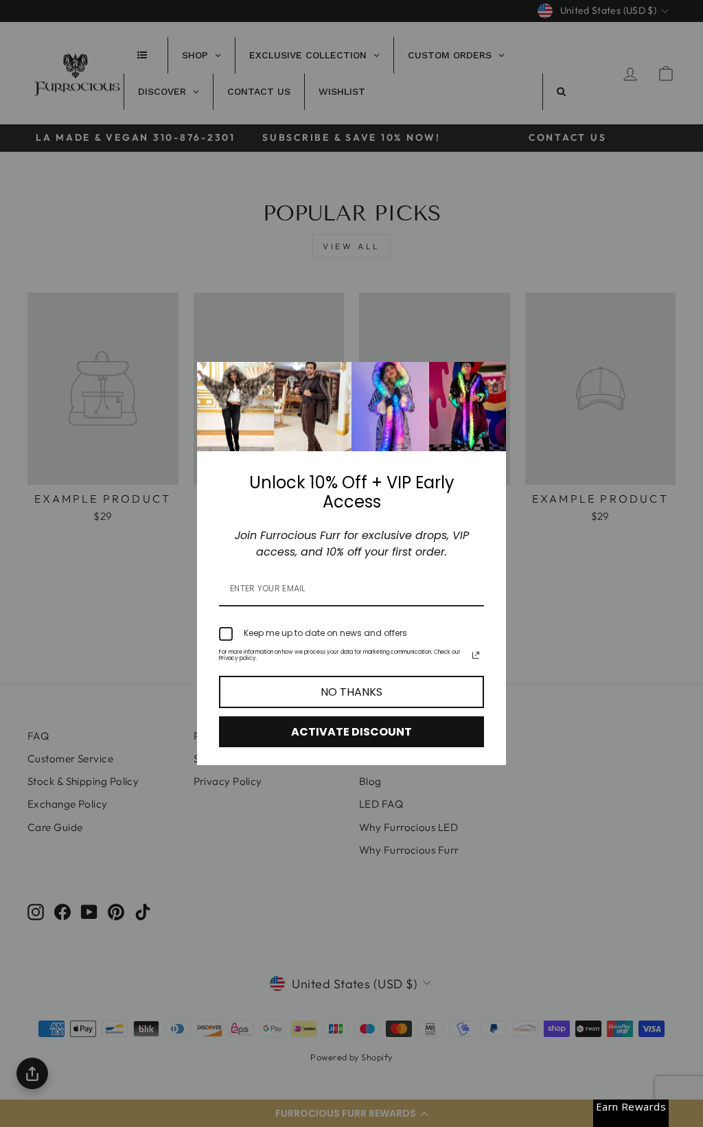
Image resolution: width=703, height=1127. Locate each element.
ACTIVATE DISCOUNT (351, 732)
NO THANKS (351, 692)
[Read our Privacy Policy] (476, 655)
